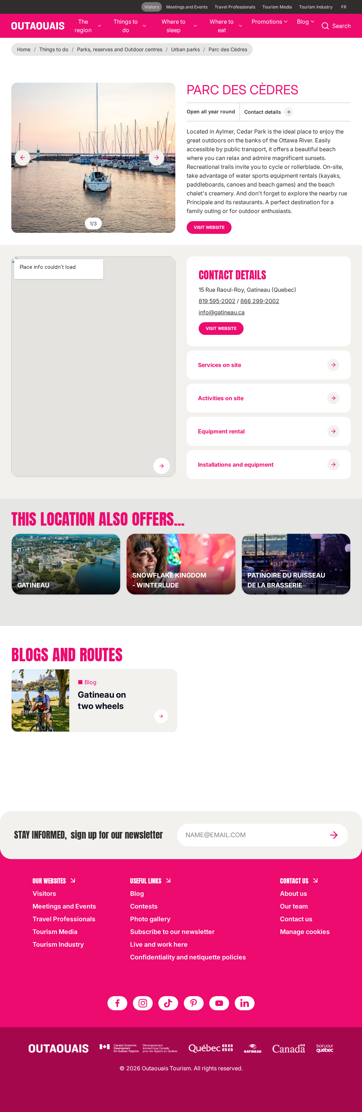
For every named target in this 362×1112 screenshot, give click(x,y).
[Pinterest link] (194, 1003)
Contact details (262, 112)
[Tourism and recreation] (211, 1048)
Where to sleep (174, 26)
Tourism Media (277, 7)
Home (23, 49)
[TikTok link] (168, 1003)
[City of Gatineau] (252, 1048)
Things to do (125, 26)
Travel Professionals (235, 7)
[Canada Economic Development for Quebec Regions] (138, 1048)
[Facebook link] (117, 1003)
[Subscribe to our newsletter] (333, 835)
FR (343, 7)
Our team (294, 906)
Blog (303, 21)
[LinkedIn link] (245, 1003)
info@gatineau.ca (222, 312)
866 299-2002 (259, 300)
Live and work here (159, 944)
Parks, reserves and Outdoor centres (119, 49)
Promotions (267, 21)
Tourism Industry (316, 7)
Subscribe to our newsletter (172, 931)
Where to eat (222, 26)
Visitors (151, 7)
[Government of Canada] (289, 1048)
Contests (144, 906)
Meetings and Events (187, 7)
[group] (93, 158)
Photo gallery (150, 919)
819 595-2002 (217, 300)
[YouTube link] (219, 1003)
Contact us (296, 919)
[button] (94, 700)
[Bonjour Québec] (324, 1048)
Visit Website (209, 227)
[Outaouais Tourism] (58, 1048)
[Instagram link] (143, 1003)
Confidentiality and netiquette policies (188, 957)
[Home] (37, 26)
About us (293, 893)
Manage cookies (305, 931)
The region (83, 26)
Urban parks (185, 49)
